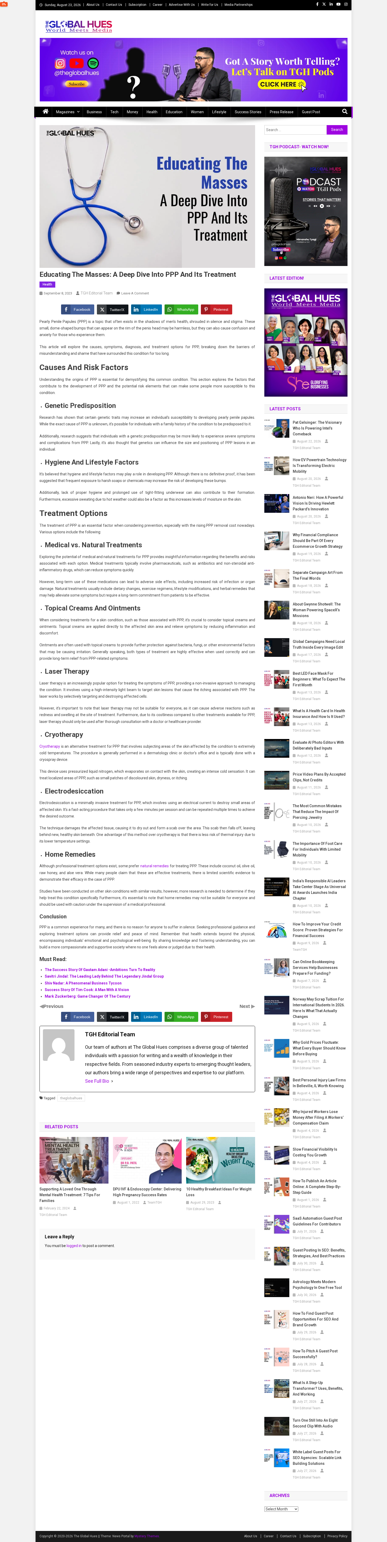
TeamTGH (154, 1202)
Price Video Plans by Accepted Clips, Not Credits (319, 777)
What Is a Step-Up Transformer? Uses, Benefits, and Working (318, 1388)
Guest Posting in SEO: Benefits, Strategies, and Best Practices (319, 1253)
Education (174, 112)
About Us (93, 5)
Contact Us (114, 5)
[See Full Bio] (112, 1081)
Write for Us (209, 5)
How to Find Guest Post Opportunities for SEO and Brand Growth (316, 1319)
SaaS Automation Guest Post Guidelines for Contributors (317, 1221)
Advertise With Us (182, 5)
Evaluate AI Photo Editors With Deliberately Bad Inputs (318, 745)
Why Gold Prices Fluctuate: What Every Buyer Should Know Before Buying (319, 1048)
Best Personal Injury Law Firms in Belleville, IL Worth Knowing (319, 1083)
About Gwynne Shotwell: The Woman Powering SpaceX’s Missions (317, 610)
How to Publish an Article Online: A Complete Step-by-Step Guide (317, 1187)
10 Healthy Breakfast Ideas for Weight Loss (218, 1192)
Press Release (282, 112)
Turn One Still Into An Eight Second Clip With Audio (315, 1423)
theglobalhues (71, 1098)
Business (94, 112)
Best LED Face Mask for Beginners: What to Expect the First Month (319, 679)
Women (197, 112)
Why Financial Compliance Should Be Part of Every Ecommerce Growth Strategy (318, 541)
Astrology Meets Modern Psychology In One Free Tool (317, 1285)
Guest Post (311, 112)
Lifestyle (219, 112)
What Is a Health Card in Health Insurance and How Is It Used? (319, 714)
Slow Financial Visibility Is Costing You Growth (315, 1152)
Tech (114, 112)
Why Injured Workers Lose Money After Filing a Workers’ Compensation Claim (318, 1117)
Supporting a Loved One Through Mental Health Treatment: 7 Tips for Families (69, 1195)
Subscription (137, 5)
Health (152, 112)
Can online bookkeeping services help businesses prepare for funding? (315, 968)
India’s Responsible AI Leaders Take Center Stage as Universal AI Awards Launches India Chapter (319, 889)
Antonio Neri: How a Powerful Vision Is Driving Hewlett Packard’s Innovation (318, 503)
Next (245, 1006)
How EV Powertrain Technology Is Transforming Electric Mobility (319, 466)
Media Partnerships (239, 5)
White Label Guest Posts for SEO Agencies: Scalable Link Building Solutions (317, 1458)
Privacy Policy (338, 1536)
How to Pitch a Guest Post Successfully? (315, 1354)
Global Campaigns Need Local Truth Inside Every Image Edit (319, 644)
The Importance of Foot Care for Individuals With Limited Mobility (317, 849)
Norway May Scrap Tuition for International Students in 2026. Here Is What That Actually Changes (319, 1008)
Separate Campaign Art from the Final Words (318, 575)
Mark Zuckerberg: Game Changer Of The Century (87, 996)
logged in (74, 1246)
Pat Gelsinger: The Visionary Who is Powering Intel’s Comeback (317, 428)
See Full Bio (97, 1081)
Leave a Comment (135, 293)
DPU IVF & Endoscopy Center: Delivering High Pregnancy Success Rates (147, 1192)
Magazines (65, 112)
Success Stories (248, 112)
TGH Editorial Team (97, 293)
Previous (53, 1006)
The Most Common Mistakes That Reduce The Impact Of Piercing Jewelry (317, 812)
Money (132, 112)
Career (157, 5)
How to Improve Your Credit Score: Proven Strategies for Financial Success (318, 930)
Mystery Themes (147, 1536)
